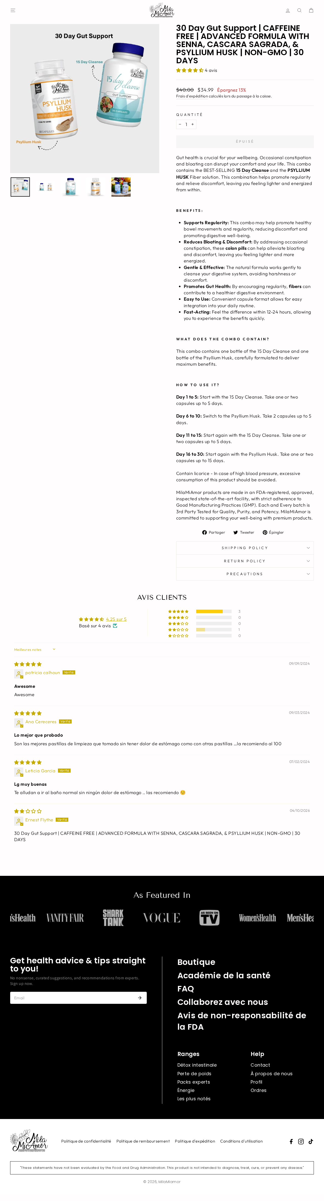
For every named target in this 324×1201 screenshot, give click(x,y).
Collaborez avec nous (222, 1002)
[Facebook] (291, 1141)
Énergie (186, 1090)
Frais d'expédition (192, 96)
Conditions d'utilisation (241, 1141)
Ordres (259, 1090)
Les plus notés (194, 1098)
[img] (28, 664)
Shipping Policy (245, 548)
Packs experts (193, 1082)
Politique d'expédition (195, 1141)
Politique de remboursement (143, 1141)
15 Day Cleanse (252, 170)
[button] (190, 70)
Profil (256, 1082)
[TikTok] (311, 1141)
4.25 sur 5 (116, 619)
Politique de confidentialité (86, 1141)
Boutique (196, 962)
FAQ (185, 988)
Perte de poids (194, 1073)
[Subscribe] (139, 997)
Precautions (245, 574)
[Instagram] (301, 1141)
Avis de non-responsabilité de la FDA (242, 1021)
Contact (260, 1065)
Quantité (189, 114)
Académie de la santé (224, 975)
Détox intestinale (197, 1065)
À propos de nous (272, 1073)
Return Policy (245, 561)
